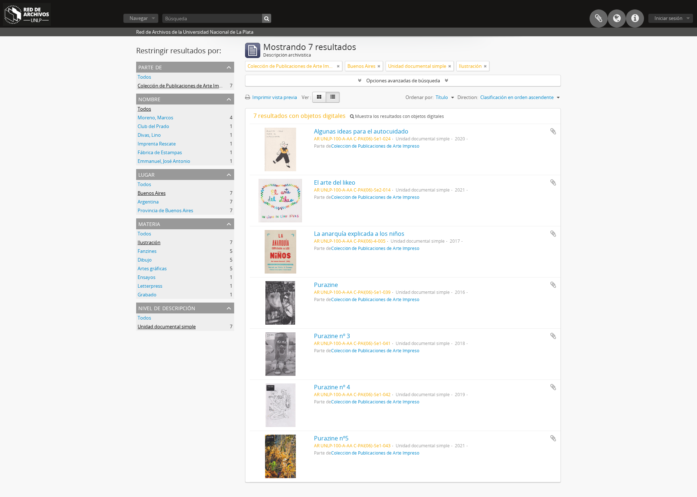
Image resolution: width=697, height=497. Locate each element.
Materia (149, 223)
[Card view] (319, 97)
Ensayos (146, 277)
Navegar (139, 18)
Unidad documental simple (167, 326)
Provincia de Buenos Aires (165, 210)
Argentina (148, 201)
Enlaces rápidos (635, 18)
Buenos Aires (152, 193)
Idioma (617, 18)
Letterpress (150, 286)
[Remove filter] (338, 66)
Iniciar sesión (668, 18)
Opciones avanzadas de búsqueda (403, 80)
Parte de (150, 66)
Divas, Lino (149, 135)
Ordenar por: (419, 97)
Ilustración (149, 242)
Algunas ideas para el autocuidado (361, 131)
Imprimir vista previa (274, 97)
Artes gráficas (152, 268)
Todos (144, 77)
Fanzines (147, 251)
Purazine (326, 285)
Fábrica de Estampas (160, 152)
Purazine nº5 (331, 438)
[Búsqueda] (266, 18)
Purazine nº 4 (332, 387)
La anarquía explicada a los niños (359, 234)
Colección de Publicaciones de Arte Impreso (184, 85)
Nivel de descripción (166, 307)
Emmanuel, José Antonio (164, 161)
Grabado (147, 294)
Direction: (467, 97)
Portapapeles (599, 18)
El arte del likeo (334, 182)
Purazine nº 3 (332, 336)
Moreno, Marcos (155, 117)
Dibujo (145, 259)
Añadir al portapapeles (553, 131)
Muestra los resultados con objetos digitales (399, 116)
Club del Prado (153, 126)
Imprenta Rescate (157, 143)
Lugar (146, 174)
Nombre (149, 98)
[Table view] (333, 97)
